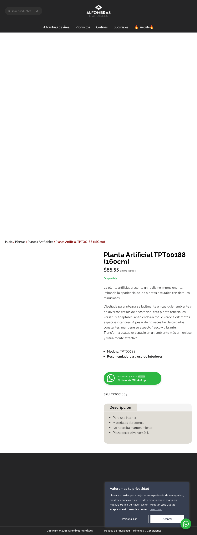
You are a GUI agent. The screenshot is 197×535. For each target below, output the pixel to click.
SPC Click (134, 479)
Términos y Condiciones (147, 530)
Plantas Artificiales (40, 242)
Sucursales (121, 27)
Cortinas (102, 27)
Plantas (20, 242)
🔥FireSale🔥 (144, 27)
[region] (147, 504)
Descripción (120, 407)
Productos (83, 27)
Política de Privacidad (117, 530)
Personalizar (129, 519)
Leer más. (156, 509)
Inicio (9, 242)
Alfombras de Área (56, 27)
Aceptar (167, 519)
